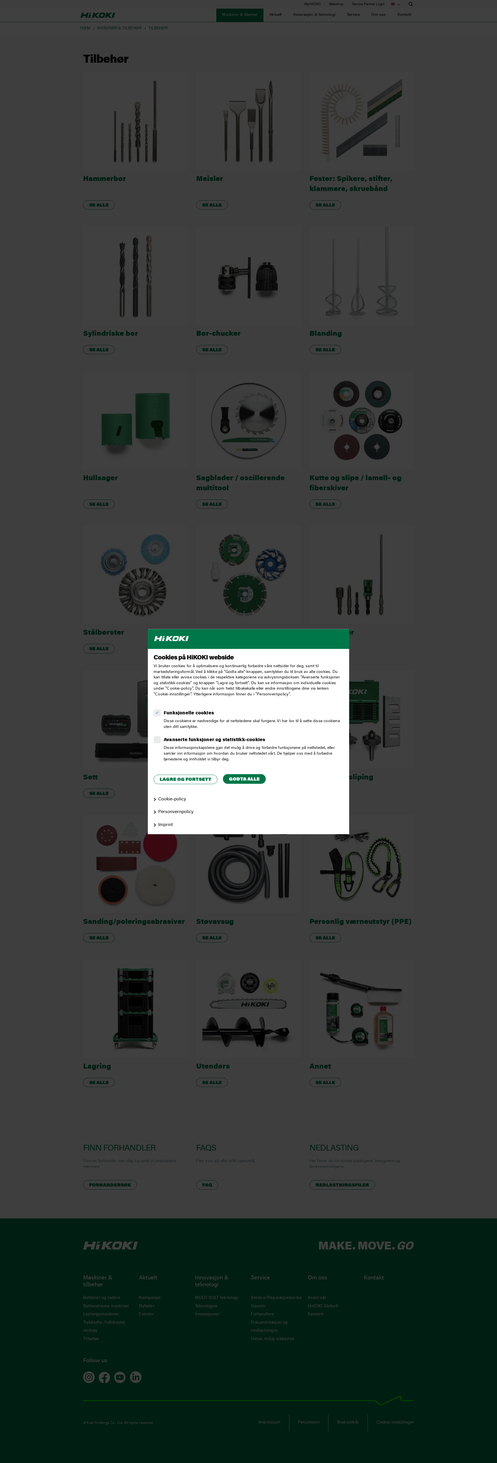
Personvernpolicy (176, 812)
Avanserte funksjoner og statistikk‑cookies (214, 740)
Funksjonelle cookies (189, 713)
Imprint (165, 825)
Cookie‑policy (172, 799)
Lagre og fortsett (185, 780)
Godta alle (244, 779)
